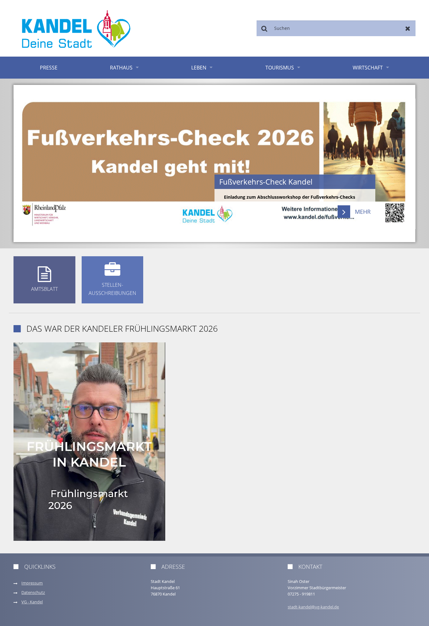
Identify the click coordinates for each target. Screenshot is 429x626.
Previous (34, 163)
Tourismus (279, 67)
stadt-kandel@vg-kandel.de (313, 607)
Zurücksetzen (407, 28)
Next (395, 163)
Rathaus (121, 67)
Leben (198, 67)
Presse (48, 67)
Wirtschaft (368, 67)
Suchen (264, 28)
